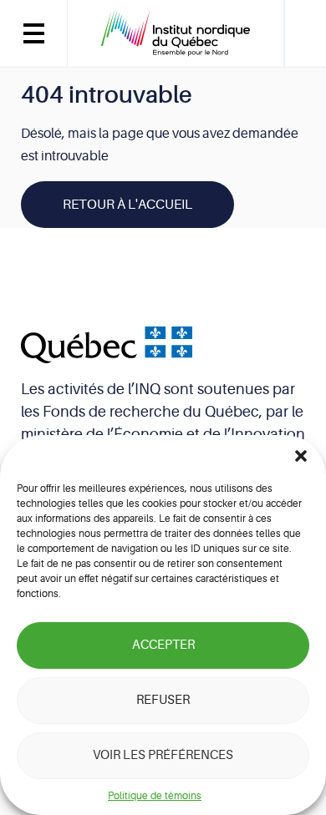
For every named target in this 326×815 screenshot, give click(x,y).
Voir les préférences (163, 755)
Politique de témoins (154, 796)
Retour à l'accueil (127, 204)
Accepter (163, 645)
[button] (301, 456)
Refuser (163, 700)
